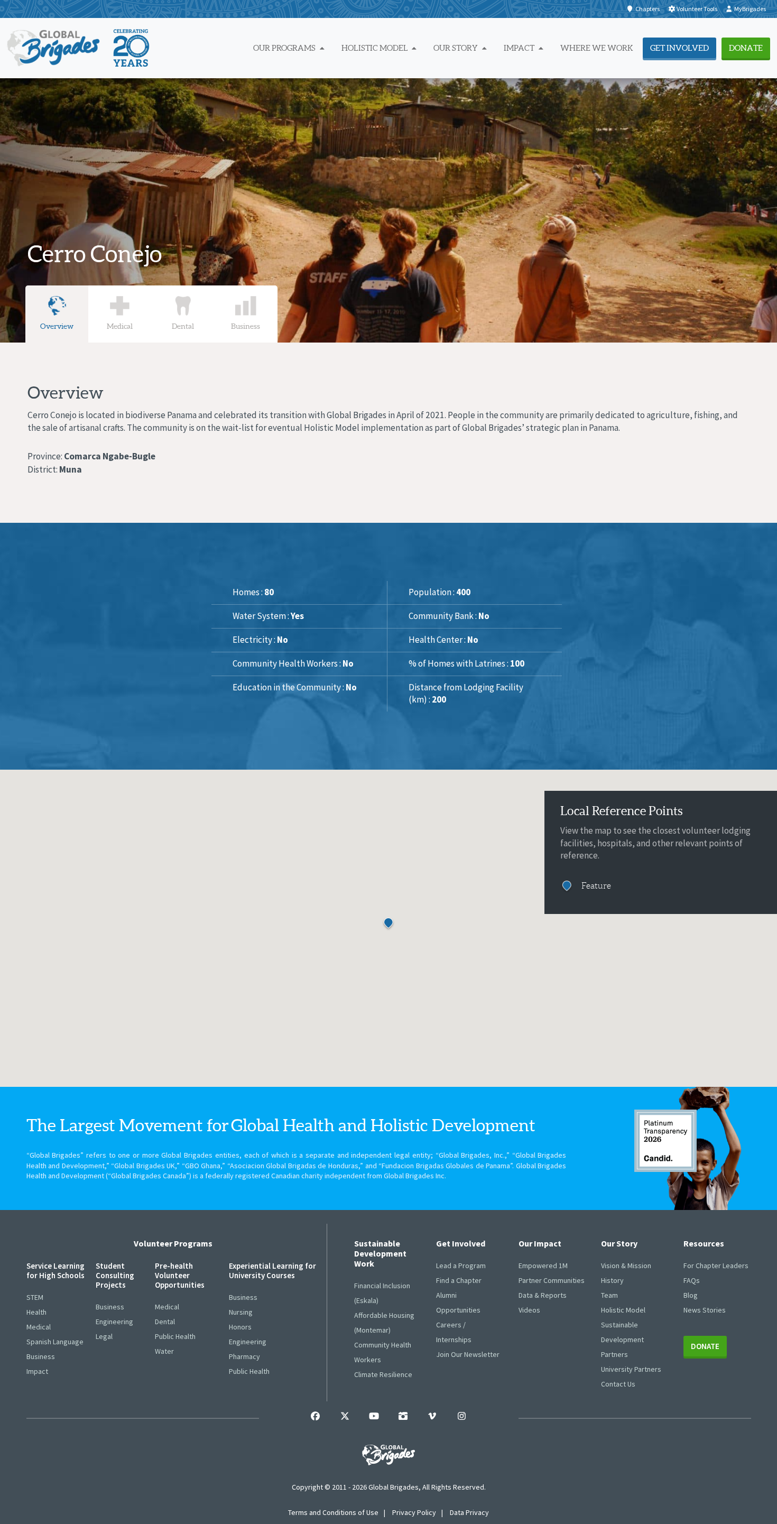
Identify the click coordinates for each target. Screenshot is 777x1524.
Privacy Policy (414, 1512)
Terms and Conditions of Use (333, 1512)
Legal (104, 1336)
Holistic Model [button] (375, 47)
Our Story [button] (456, 47)
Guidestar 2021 (665, 1141)
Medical (38, 1327)
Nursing (241, 1312)
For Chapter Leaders (715, 1265)
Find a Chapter (459, 1280)
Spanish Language (55, 1341)
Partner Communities (552, 1280)
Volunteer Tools (697, 9)
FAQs (691, 1280)
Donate (746, 47)
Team (609, 1295)
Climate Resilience (383, 1374)
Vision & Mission (626, 1265)
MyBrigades (750, 9)
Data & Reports (543, 1295)
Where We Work (596, 47)
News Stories (704, 1310)
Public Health (175, 1336)
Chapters (647, 9)
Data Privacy (469, 1512)
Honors (240, 1327)
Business (40, 1356)
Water (164, 1351)
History (612, 1280)
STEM (34, 1297)
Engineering (114, 1321)
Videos (529, 1310)
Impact (37, 1371)
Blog (690, 1295)
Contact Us (618, 1384)
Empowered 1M (543, 1265)
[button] (401, 933)
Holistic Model (623, 1310)
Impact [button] (520, 47)
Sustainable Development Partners (622, 1339)
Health (36, 1312)
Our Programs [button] (285, 47)
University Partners (631, 1369)
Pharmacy (244, 1356)
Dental (165, 1321)
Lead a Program (461, 1265)
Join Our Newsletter (468, 1354)
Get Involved (679, 47)
